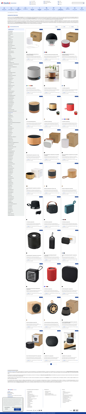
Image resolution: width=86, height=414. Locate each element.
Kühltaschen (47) (10, 105)
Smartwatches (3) (10, 169)
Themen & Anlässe (75, 9)
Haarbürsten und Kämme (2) (12, 75)
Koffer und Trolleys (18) (11, 91)
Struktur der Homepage (66, 401)
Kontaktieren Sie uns (33, 2)
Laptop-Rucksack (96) (11, 109)
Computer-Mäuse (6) (11, 51)
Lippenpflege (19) (10, 115)
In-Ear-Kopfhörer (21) (11, 82)
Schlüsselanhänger (29, 399)
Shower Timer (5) (10, 166)
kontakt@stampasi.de (11, 393)
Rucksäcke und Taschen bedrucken (18, 9)
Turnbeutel (28, 404)
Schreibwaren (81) (10, 158)
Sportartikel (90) (10, 176)
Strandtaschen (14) (10, 183)
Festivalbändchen (29, 392)
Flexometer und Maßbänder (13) (12, 66)
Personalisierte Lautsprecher (12, 371)
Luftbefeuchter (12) (10, 116)
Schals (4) (9, 35)
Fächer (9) (9, 61)
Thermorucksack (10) (11, 196)
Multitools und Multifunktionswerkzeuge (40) (14, 122)
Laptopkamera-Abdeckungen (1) (12, 111)
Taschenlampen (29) (10, 189)
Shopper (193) (10, 165)
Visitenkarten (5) (10, 209)
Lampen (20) (9, 108)
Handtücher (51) (10, 76)
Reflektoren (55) (10, 138)
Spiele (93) (9, 175)
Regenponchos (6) (10, 139)
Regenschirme (29, 397)
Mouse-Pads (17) (10, 121)
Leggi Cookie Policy (7, 407)
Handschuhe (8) (10, 32)
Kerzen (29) (9, 89)
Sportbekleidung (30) (11, 178)
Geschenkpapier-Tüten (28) (11, 72)
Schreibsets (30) (10, 156)
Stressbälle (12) (10, 185)
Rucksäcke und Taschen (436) (12, 146)
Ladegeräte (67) (10, 106)
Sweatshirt (28, 402)
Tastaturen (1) (10, 193)
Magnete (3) (9, 118)
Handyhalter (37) (10, 79)
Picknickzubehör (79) (11, 128)
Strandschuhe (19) (10, 182)
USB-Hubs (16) (10, 206)
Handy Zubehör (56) (10, 78)
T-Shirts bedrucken (29, 403)
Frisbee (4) (9, 68)
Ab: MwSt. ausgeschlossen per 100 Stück (33, 60)
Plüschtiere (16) (10, 129)
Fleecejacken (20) (10, 65)
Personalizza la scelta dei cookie (16, 407)
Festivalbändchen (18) (11, 62)
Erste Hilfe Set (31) (10, 59)
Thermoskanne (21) (10, 199)
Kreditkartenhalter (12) (11, 98)
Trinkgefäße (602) (10, 202)
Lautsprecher (16, 12)
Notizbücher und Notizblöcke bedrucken (60, 9)
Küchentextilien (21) (10, 101)
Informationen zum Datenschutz (67, 400)
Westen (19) (9, 212)
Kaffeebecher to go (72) (11, 85)
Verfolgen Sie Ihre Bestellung (66, 392)
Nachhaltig (53, 9)
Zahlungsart (46, 392)
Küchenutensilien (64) (11, 102)
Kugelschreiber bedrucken (32, 9)
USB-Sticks (28, 405)
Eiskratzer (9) (10, 56)
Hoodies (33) (9, 81)
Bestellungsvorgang (48, 391)
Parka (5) (9, 125)
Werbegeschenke (4, 9)
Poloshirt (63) (10, 131)
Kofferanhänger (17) (10, 92)
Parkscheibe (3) (10, 126)
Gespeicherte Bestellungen (48, 2)
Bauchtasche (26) (10, 41)
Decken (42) (9, 55)
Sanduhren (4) (10, 149)
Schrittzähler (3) (10, 159)
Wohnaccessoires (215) (11, 215)
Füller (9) (9, 69)
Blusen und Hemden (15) (11, 45)
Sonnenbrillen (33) (10, 172)
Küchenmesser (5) (10, 99)
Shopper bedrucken (30, 401)
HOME (8, 12)
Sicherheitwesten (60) (11, 168)
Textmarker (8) (10, 195)
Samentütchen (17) (10, 148)
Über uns (64, 391)
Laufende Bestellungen (47, 1)
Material (72, 26)
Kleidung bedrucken (46, 9)
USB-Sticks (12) (10, 208)
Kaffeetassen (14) (10, 86)
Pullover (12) (9, 135)
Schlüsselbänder (29, 400)
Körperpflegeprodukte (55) (11, 95)
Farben (57, 26)
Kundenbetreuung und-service (67, 397)
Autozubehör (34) (10, 39)
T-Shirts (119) (10, 188)
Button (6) (9, 49)
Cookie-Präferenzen (65, 398)
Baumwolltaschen (29, 391)
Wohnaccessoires (29, 407)
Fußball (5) (9, 71)
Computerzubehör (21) (11, 52)
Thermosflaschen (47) (11, 198)
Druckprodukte (82, 9)
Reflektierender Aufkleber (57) (12, 136)
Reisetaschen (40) (10, 145)
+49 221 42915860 (33, 1)
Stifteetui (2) (9, 179)
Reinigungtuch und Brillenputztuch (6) (13, 142)
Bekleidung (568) (10, 42)
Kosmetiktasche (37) (11, 96)
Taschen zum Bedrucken (11, 9)
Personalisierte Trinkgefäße (39, 9)
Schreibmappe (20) (10, 155)
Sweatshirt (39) (10, 186)
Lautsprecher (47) (10, 112)
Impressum (64, 402)
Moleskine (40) (10, 119)
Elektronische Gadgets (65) (11, 58)
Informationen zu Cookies (66, 399)
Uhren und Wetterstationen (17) (12, 203)
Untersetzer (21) (10, 205)
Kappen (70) (9, 88)
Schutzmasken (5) (10, 162)
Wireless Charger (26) (11, 213)
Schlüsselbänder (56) (11, 152)
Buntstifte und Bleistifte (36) (12, 48)
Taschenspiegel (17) (10, 192)
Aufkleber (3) (9, 38)
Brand (64, 26)
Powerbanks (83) (10, 132)
